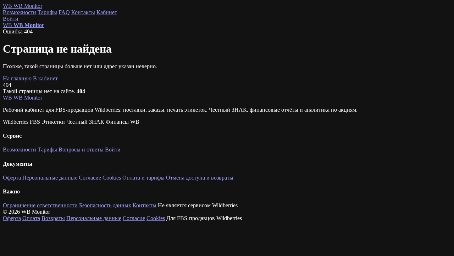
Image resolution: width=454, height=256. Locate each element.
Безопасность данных (105, 205)
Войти (10, 19)
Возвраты (53, 218)
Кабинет (106, 12)
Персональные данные (49, 178)
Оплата (31, 218)
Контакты (83, 12)
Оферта (12, 178)
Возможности (19, 12)
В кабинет (45, 78)
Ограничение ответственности (40, 205)
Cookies (112, 178)
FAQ (64, 12)
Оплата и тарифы (143, 178)
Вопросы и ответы (81, 149)
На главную (18, 78)
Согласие (90, 178)
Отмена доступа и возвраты (199, 178)
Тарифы (47, 12)
